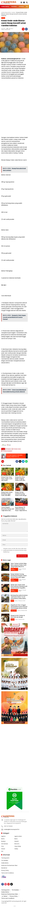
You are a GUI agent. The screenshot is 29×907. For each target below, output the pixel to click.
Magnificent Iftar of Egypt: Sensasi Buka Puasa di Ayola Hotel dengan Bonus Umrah (19, 606)
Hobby (16, 849)
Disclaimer (4, 868)
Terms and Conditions (7, 873)
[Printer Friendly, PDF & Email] (6, 445)
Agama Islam (19, 504)
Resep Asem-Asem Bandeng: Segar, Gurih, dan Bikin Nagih (6, 494)
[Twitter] (20, 461)
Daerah (17, 841)
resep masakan (7, 451)
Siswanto (3, 28)
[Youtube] (8, 884)
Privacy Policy (5, 870)
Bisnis (16, 839)
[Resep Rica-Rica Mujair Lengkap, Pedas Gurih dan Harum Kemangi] (21, 472)
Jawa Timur (13, 610)
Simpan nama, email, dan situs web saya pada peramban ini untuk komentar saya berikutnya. (15, 550)
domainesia (4, 844)
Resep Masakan (13, 569)
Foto (2, 846)
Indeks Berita (4, 863)
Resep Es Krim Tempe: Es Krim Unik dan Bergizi (18, 616)
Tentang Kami (5, 858)
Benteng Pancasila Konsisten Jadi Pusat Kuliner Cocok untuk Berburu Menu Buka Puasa (19, 597)
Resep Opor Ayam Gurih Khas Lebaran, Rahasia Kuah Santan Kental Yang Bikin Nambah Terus (19, 587)
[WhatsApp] (26, 461)
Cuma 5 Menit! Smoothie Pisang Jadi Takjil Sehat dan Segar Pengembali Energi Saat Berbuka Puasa (7, 509)
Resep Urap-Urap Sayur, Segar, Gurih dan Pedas (6, 478)
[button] (21, 2)
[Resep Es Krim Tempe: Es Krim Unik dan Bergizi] (5, 618)
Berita (12, 600)
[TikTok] (11, 884)
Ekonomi (17, 844)
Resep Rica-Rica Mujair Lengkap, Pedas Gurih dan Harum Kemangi (20, 478)
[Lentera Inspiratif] (8, 2)
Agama (3, 836)
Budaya (3, 841)
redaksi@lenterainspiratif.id (11, 829)
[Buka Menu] (24, 2)
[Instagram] (5, 884)
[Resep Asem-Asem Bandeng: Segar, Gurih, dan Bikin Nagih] (7, 487)
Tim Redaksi (4, 860)
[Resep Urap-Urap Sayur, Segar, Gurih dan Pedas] (7, 472)
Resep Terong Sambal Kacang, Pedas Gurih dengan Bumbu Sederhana (21, 494)
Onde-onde (17, 449)
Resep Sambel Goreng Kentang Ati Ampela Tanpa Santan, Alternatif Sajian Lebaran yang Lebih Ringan (19, 576)
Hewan (3, 849)
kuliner (13, 12)
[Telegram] (23, 461)
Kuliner (9, 449)
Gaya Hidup (18, 846)
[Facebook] (17, 461)
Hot (2, 851)
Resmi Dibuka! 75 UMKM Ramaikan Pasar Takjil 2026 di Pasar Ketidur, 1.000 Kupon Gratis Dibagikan (20, 509)
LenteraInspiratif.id (6, 12)
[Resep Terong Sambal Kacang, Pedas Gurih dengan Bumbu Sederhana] (21, 487)
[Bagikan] (26, 29)
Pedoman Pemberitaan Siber (9, 865)
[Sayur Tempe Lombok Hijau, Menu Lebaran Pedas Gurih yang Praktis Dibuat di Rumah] (5, 567)
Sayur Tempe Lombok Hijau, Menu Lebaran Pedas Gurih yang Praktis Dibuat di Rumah (19, 566)
